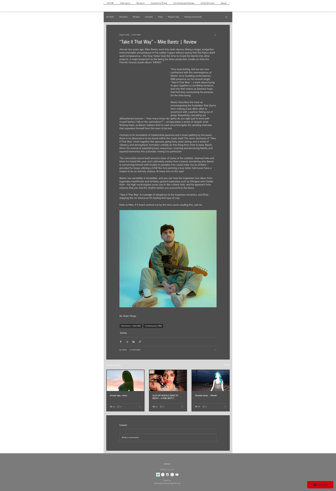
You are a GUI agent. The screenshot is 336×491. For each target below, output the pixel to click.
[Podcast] (158, 474)
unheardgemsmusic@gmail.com (167, 483)
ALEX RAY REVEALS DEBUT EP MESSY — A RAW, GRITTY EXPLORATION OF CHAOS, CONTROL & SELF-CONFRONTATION (167, 397)
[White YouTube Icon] (228, 10)
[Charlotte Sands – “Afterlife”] (210, 380)
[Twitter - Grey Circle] (172, 474)
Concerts (149, 17)
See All (227, 365)
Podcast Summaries (193, 17)
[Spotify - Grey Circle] (163, 474)
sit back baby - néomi (118, 395)
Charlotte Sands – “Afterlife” (206, 395)
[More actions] (215, 34)
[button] (226, 17)
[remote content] (142, 89)
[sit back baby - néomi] (125, 380)
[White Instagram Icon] (224, 10)
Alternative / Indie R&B (131, 326)
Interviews (123, 17)
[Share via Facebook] (120, 341)
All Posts (110, 17)
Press (160, 17)
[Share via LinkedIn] (133, 341)
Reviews (136, 17)
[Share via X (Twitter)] (127, 341)
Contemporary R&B (153, 326)
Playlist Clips (173, 17)
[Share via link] (140, 341)
